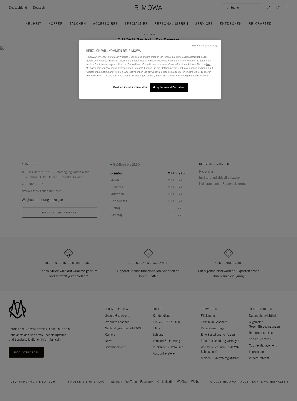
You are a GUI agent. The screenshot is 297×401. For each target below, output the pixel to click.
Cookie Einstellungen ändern (130, 87)
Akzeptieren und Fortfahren (168, 87)
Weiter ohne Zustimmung (204, 45)
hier (208, 64)
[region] (150, 69)
